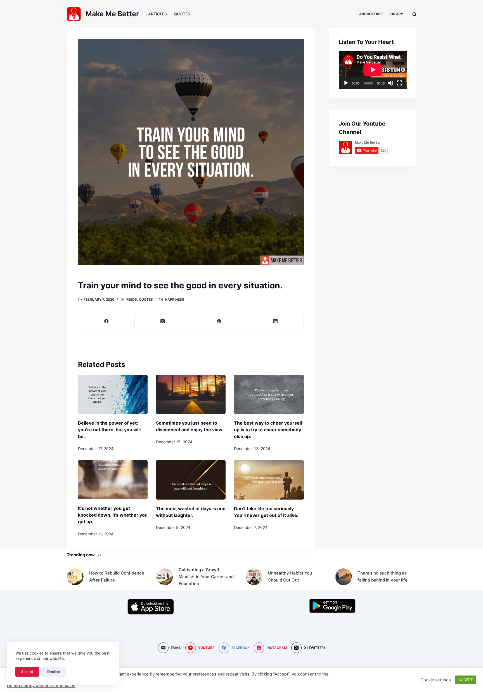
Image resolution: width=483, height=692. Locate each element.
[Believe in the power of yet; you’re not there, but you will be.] (113, 394)
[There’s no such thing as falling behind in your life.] (343, 576)
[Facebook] (106, 321)
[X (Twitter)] (163, 321)
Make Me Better (112, 14)
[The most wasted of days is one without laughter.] (191, 479)
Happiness (174, 299)
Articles (157, 13)
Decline (53, 671)
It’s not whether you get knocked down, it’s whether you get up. (113, 514)
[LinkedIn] (275, 321)
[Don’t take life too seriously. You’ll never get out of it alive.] (269, 479)
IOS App (396, 14)
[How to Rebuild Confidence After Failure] (75, 576)
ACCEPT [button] (465, 679)
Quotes (182, 13)
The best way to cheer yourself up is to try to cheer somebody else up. (268, 429)
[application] (373, 70)
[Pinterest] (219, 321)
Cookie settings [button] (435, 679)
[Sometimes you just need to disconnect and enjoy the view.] (191, 394)
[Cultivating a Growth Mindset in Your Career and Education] (164, 576)
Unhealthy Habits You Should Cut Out (290, 576)
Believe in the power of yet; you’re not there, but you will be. (109, 429)
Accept (27, 671)
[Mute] (390, 83)
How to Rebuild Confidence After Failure (116, 576)
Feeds (131, 299)
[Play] (346, 83)
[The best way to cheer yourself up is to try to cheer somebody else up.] (269, 394)
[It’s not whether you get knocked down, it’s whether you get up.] (113, 479)
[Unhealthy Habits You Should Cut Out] (254, 576)
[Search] (414, 14)
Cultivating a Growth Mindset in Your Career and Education (206, 576)
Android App (371, 14)
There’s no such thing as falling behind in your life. (383, 576)
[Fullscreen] (399, 83)
